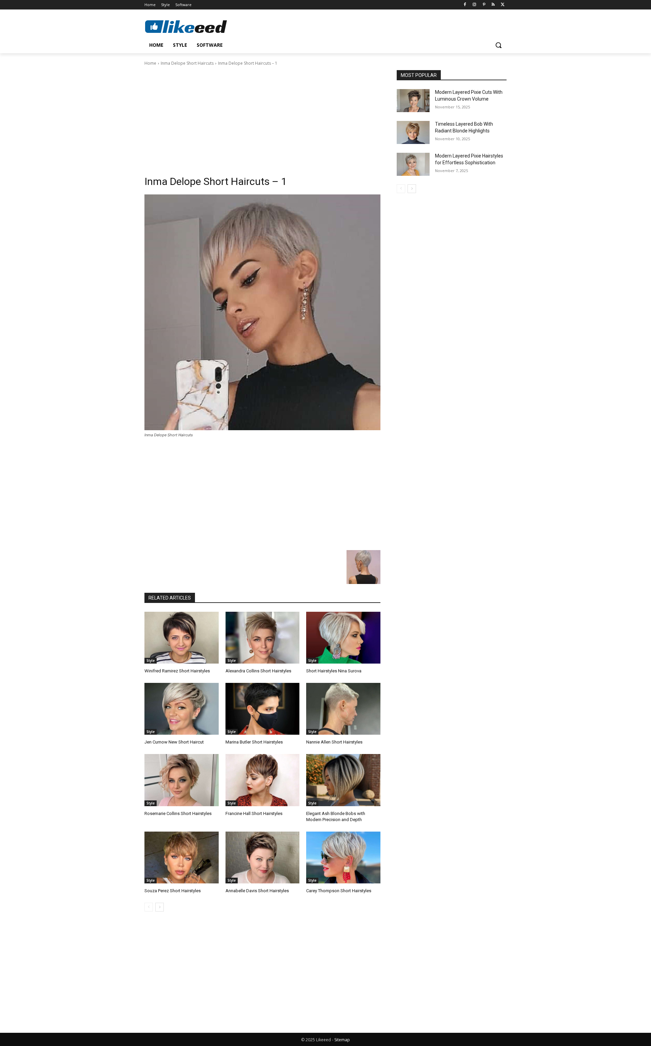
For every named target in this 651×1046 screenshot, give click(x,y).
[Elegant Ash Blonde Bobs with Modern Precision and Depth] (343, 780)
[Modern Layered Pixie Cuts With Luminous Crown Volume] (413, 100)
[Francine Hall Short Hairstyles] (262, 780)
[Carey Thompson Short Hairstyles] (343, 857)
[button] (498, 45)
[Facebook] (465, 5)
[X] (503, 5)
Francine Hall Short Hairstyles (253, 813)
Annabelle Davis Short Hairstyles (257, 890)
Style (150, 660)
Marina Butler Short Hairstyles (254, 742)
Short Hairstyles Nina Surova (333, 670)
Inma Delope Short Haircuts (187, 63)
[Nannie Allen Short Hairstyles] (343, 709)
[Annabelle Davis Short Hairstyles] (262, 857)
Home (150, 63)
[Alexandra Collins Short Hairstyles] (262, 638)
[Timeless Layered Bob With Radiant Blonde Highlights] (413, 132)
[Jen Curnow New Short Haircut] (181, 709)
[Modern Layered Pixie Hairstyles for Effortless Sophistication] (413, 164)
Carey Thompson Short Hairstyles (338, 890)
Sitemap (342, 1040)
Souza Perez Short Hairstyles (172, 890)
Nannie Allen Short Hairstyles (334, 742)
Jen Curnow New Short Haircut (174, 742)
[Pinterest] (484, 5)
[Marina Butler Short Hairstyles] (262, 709)
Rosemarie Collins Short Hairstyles (178, 813)
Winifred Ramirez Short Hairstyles (177, 670)
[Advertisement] (262, 117)
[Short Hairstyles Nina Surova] (343, 638)
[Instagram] (474, 5)
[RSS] (493, 5)
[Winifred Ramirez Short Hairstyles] (181, 638)
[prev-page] (148, 907)
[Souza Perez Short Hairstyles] (181, 857)
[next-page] (159, 907)
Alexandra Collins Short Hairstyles (258, 670)
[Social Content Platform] (198, 26)
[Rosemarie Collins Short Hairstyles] (181, 780)
